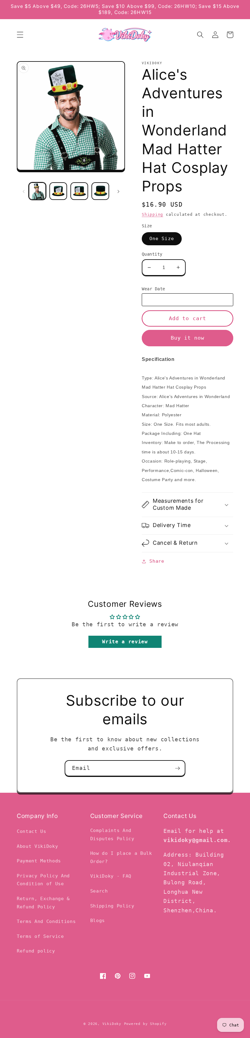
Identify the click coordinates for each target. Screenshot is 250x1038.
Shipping (152, 214)
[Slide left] (23, 191)
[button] (20, 34)
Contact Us (31, 831)
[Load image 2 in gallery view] (58, 191)
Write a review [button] (125, 642)
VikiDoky (111, 1024)
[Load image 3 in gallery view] (79, 191)
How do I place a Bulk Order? (121, 857)
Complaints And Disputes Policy (112, 834)
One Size (161, 238)
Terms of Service (40, 936)
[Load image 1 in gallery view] (37, 191)
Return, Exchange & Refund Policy (43, 903)
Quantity (152, 254)
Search (99, 891)
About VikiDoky (37, 846)
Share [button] (156, 561)
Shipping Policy (112, 906)
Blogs (97, 920)
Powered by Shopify (145, 1024)
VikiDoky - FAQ (110, 876)
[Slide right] (118, 191)
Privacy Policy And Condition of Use (43, 880)
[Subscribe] (177, 768)
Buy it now (188, 338)
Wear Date (153, 288)
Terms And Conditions (46, 921)
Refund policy (36, 951)
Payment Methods (39, 861)
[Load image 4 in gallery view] (100, 191)
